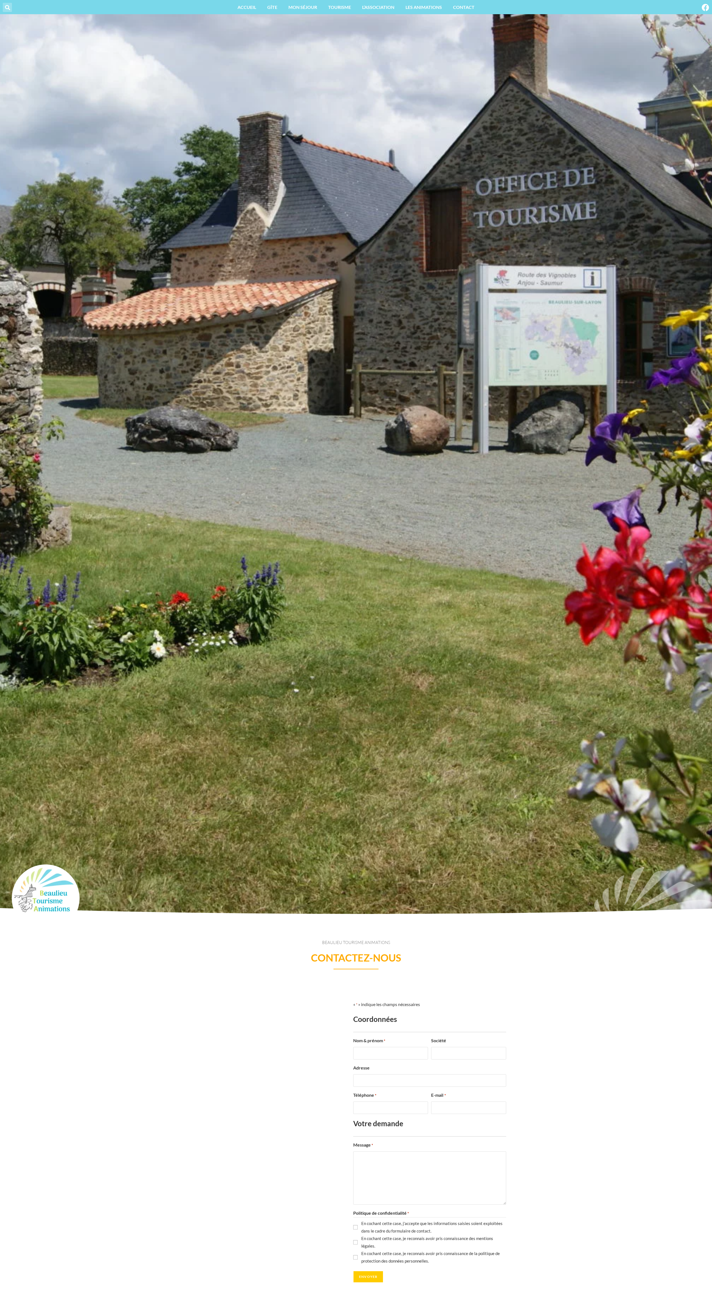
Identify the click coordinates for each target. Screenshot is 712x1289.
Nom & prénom (369, 1040)
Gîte (272, 7)
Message (363, 1144)
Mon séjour (302, 7)
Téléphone (364, 1095)
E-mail (438, 1095)
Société (438, 1040)
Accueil (247, 7)
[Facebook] (705, 7)
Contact (463, 7)
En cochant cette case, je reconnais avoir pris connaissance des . (427, 1242)
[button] (7, 7)
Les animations (424, 7)
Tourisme (339, 7)
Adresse (361, 1067)
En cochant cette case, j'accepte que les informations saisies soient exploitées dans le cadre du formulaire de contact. (432, 1227)
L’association (378, 7)
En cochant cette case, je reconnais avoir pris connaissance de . (430, 1257)
